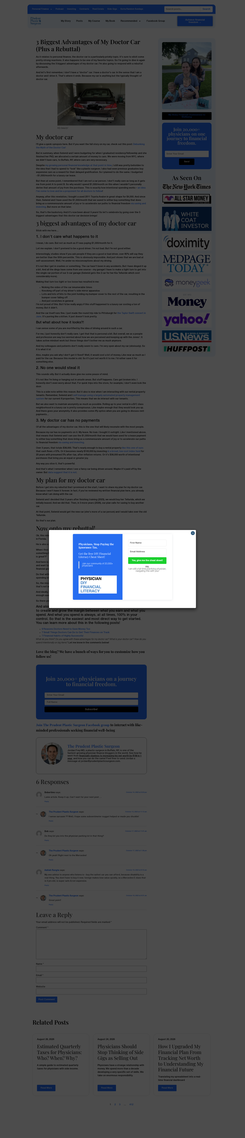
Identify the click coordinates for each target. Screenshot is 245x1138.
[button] (98, 585)
